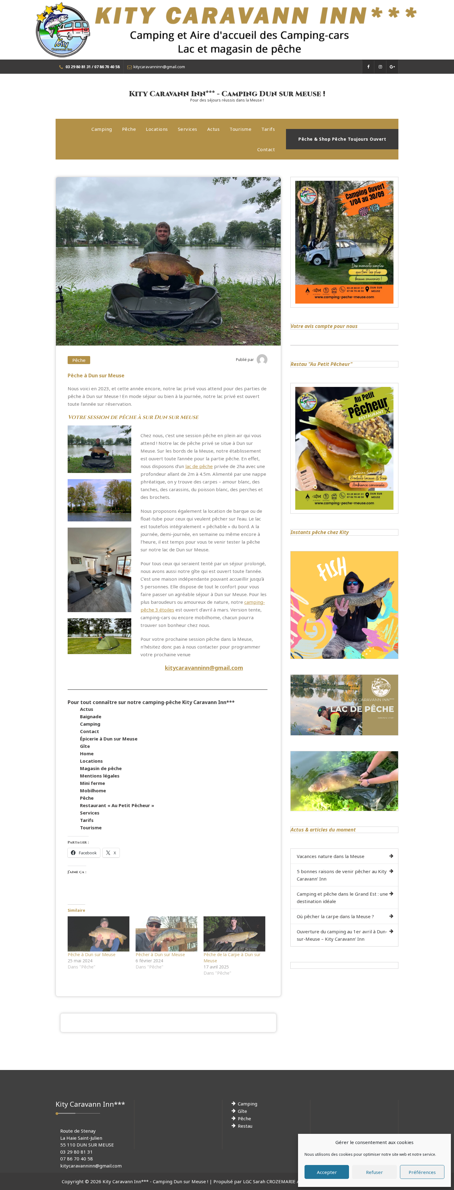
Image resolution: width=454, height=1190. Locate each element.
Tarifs (268, 129)
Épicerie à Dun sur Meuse (108, 739)
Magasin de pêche (101, 768)
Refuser (374, 1172)
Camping (101, 129)
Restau (245, 1126)
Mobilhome (93, 790)
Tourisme (240, 129)
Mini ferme (92, 783)
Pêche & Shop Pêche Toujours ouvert (342, 139)
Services (187, 129)
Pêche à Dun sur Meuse (92, 954)
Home (87, 753)
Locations (157, 129)
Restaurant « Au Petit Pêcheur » (117, 805)
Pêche (129, 129)
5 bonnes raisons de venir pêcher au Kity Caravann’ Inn (342, 875)
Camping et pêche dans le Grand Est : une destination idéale (342, 897)
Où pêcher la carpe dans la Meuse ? (335, 916)
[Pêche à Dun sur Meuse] (98, 934)
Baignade (90, 716)
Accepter (327, 1172)
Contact (266, 149)
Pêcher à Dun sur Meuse (160, 954)
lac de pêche (199, 466)
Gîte (85, 746)
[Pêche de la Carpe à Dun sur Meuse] (234, 934)
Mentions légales (100, 776)
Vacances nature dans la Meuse (330, 856)
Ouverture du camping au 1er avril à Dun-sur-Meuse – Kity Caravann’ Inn (342, 935)
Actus (213, 129)
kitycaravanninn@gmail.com (204, 667)
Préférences (422, 1172)
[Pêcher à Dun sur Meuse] (166, 934)
